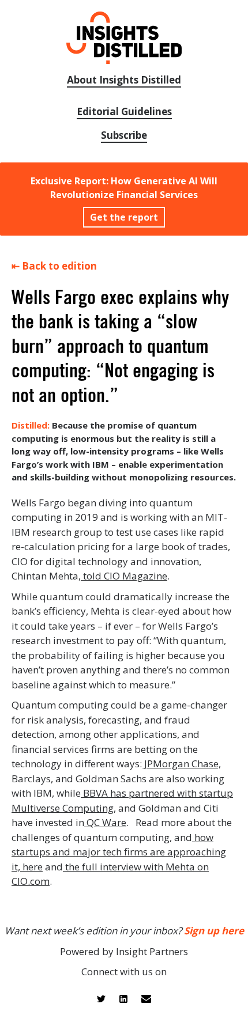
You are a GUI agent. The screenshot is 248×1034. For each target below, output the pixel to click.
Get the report (124, 217)
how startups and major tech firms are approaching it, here (119, 852)
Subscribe (124, 135)
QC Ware (105, 822)
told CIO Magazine (124, 575)
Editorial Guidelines (124, 111)
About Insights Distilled (124, 79)
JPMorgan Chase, (181, 763)
